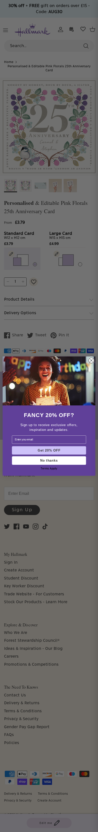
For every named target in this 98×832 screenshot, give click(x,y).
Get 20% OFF (49, 450)
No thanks (49, 460)
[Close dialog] (91, 360)
